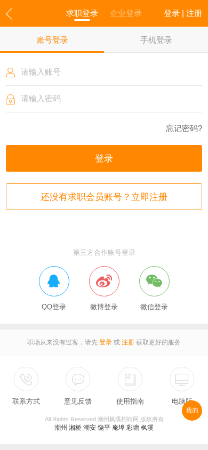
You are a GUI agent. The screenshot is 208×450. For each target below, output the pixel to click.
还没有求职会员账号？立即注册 (104, 197)
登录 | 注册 (183, 13)
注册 (128, 342)
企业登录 (126, 13)
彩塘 (132, 427)
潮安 (89, 427)
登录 (104, 158)
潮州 (60, 427)
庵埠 (118, 427)
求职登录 (82, 13)
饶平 (104, 427)
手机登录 (156, 39)
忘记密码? (184, 128)
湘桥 (75, 427)
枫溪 (147, 427)
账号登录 (52, 39)
